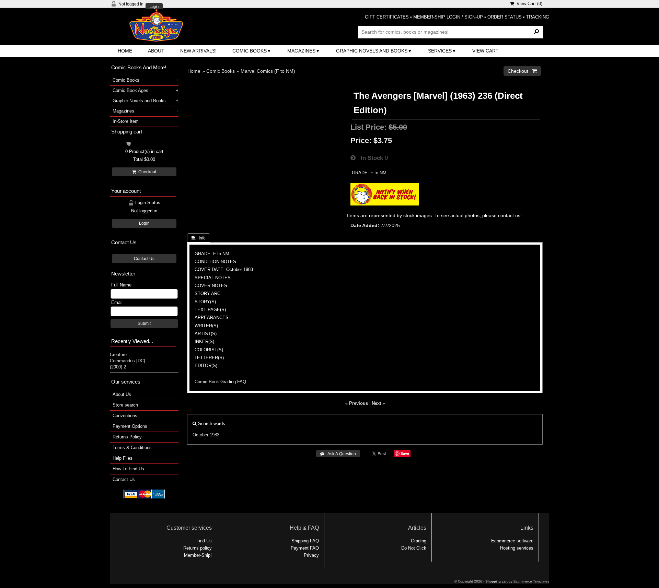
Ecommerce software (512, 540)
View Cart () (528, 3)
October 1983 (206, 434)
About (156, 51)
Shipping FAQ (305, 540)
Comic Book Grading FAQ (220, 381)
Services (440, 51)
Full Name (121, 284)
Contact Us (144, 259)
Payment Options (130, 426)
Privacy (311, 555)
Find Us (204, 540)
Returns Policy (127, 436)
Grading (418, 540)
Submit (144, 323)
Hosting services (516, 548)
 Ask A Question (338, 454)
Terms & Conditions (132, 447)
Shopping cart (148, 143)
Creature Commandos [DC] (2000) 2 (127, 360)
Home (125, 51)
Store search (125, 405)
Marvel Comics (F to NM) (268, 71)
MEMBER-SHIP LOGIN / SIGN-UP (448, 17)
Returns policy (197, 548)
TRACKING (537, 17)
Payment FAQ (305, 548)
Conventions (125, 415)
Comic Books (249, 51)
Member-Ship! (198, 555)
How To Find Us (128, 468)
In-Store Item (126, 121)
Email (117, 302)
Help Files (122, 458)
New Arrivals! (198, 51)
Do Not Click (413, 548)
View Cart (485, 51)
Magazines (301, 51)
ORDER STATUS (504, 17)
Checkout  (522, 71)
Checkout (146, 172)
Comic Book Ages (130, 90)
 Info (199, 238)
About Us (122, 394)
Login (154, 7)
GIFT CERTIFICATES (387, 17)
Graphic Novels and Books (371, 51)
